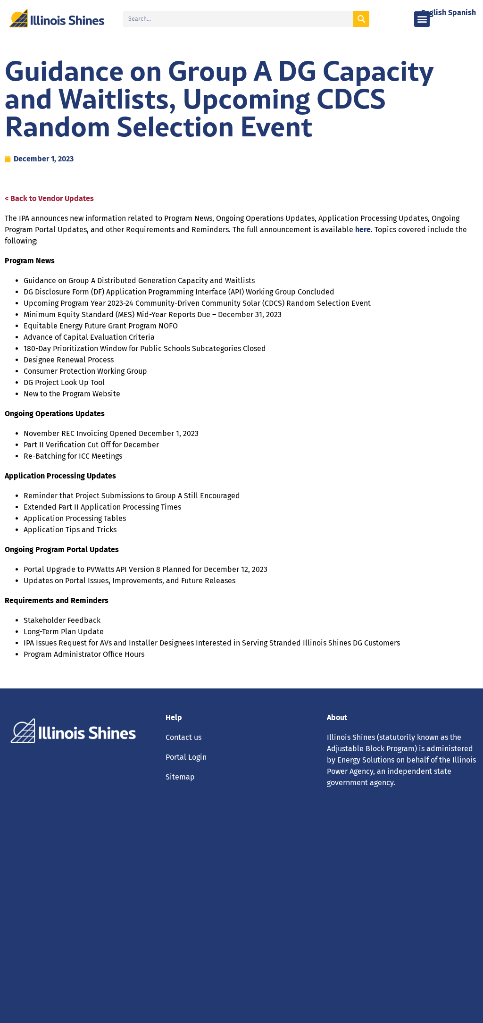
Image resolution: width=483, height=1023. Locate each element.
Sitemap (180, 776)
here (363, 229)
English (433, 12)
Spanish (462, 12)
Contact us (183, 737)
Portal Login (186, 757)
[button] (422, 19)
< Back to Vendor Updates (49, 198)
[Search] (361, 19)
